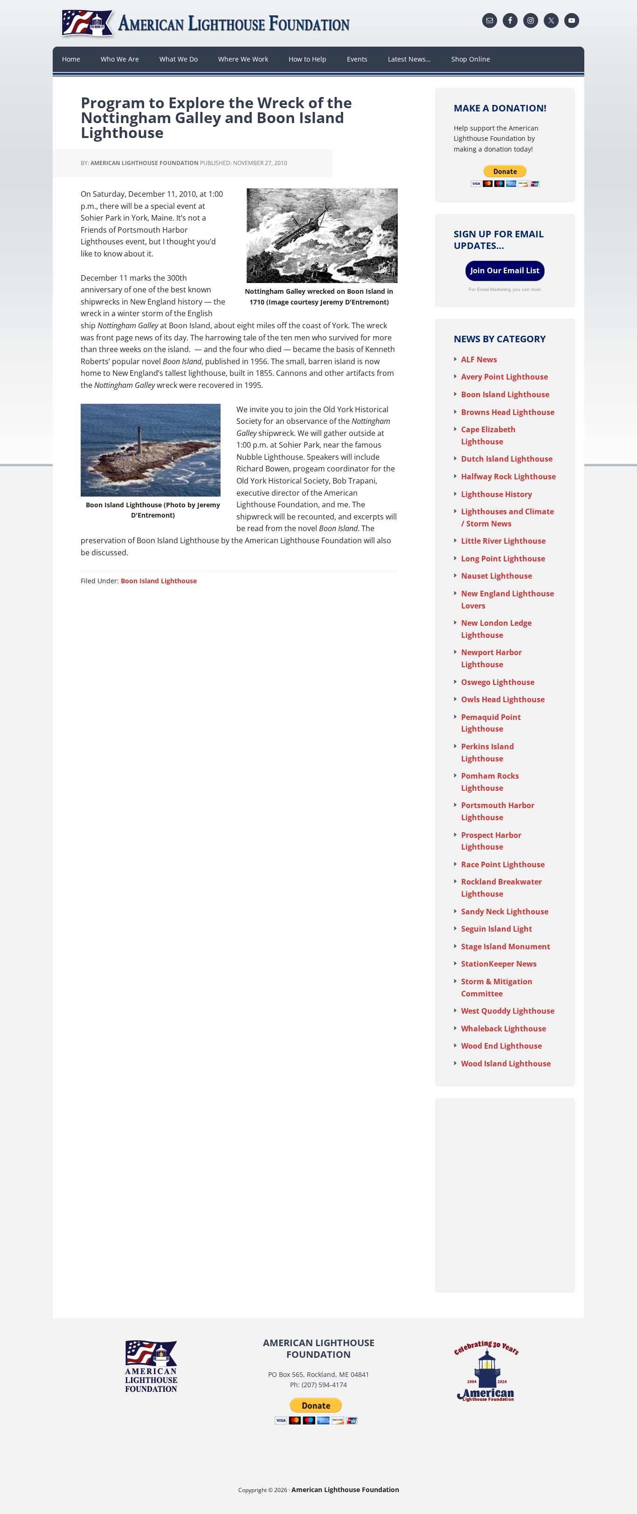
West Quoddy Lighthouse (507, 1011)
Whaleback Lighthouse (503, 1028)
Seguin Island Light (496, 929)
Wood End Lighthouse (501, 1046)
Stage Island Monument (505, 946)
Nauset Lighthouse (496, 576)
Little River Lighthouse (503, 541)
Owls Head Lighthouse (503, 699)
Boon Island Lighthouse (159, 580)
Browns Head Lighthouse (507, 412)
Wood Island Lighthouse (506, 1063)
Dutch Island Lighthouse (507, 459)
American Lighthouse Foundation (206, 23)
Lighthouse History (496, 494)
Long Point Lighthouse (503, 558)
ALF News (479, 359)
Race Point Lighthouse (503, 864)
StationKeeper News (499, 964)
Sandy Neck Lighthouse (504, 911)
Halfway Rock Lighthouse (508, 476)
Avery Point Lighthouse (504, 377)
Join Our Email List (505, 270)
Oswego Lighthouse (497, 682)
